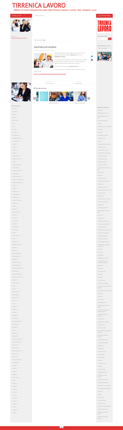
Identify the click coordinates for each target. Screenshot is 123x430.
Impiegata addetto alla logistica (105, 388)
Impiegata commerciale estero (105, 144)
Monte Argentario (16, 265)
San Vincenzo (15, 347)
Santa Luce (15, 356)
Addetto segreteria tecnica (104, 241)
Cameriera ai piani (102, 193)
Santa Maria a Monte (17, 359)
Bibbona (14, 114)
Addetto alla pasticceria (103, 120)
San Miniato (15, 345)
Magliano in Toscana (17, 244)
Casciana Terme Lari (39, 15)
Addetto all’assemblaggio (104, 321)
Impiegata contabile (102, 227)
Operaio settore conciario (103, 150)
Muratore (100, 274)
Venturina (15, 401)
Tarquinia (14, 389)
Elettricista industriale (103, 156)
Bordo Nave (15, 120)
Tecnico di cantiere (102, 327)
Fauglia (14, 206)
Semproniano (15, 377)
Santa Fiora (15, 353)
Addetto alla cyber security (104, 221)
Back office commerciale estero (105, 385)
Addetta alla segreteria (103, 235)
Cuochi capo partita (102, 400)
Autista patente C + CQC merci (104, 198)
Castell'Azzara (15, 173)
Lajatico (14, 232)
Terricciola (15, 392)
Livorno (14, 238)
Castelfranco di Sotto (17, 170)
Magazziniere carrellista (103, 382)
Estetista (100, 360)
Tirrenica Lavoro (39, 5)
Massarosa (15, 259)
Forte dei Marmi (16, 212)
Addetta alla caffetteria (103, 207)
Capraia (14, 153)
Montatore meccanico (103, 159)
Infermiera (101, 249)
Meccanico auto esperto (103, 283)
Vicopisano (15, 409)
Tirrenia (14, 395)
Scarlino (14, 371)
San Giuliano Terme (16, 342)
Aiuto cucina (101, 268)
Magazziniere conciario (103, 409)
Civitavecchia (15, 191)
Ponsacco (14, 312)
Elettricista (101, 129)
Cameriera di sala (102, 271)
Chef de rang (101, 397)
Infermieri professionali (79, 103)
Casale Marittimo (16, 156)
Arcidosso (15, 111)
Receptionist (101, 184)
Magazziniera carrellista (103, 135)
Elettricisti (100, 391)
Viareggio (14, 404)
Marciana (14, 250)
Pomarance (15, 309)
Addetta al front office (103, 372)
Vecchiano (15, 398)
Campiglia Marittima (17, 138)
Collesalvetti (15, 197)
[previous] (34, 98)
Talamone (15, 386)
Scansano (14, 368)
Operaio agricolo (102, 354)
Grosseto (14, 218)
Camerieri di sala (102, 403)
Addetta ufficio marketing (104, 181)
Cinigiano (14, 188)
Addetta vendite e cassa (103, 113)
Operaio (100, 141)
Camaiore (14, 132)
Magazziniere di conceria (103, 258)
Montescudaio (15, 271)
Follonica (14, 209)
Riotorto (14, 330)
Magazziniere (101, 196)
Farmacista (101, 215)
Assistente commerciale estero (105, 230)
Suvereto (14, 383)
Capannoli (15, 147)
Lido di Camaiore (16, 235)
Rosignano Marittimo (17, 339)
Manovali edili (101, 172)
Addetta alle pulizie (102, 178)
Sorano (14, 380)
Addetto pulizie (102, 319)
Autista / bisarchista (102, 164)
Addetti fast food (102, 138)
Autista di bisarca (102, 280)
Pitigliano (14, 306)
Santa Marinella (16, 362)
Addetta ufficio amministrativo (105, 153)
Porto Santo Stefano (17, 321)
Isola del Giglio (15, 226)
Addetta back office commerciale (105, 290)
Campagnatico (15, 135)
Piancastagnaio (16, 294)
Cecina (14, 185)
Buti (13, 123)
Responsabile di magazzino (104, 224)
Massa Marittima (16, 256)
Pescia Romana (16, 291)
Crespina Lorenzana (16, 200)
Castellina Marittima (17, 176)
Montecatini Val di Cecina (17, 268)
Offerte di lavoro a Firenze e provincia (19, 38)
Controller (100, 296)
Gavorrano (15, 215)
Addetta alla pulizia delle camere (105, 126)
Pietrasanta (15, 297)
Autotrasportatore (102, 363)
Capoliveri (15, 150)
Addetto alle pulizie (102, 147)
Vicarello (14, 407)
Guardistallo (15, 220)
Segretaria (101, 110)
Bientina (14, 117)
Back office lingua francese (104, 232)
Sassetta (14, 365)
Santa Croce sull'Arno (17, 350)
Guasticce (14, 223)
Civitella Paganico (16, 194)
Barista (100, 123)
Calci (13, 126)
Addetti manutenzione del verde (105, 190)
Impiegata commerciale (103, 342)
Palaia (14, 285)
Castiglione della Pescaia (17, 182)
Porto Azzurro (15, 318)
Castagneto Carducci (17, 164)
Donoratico (15, 203)
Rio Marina (15, 327)
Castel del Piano (16, 167)
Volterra (14, 412)
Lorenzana (15, 241)
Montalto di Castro (16, 262)
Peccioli (14, 288)
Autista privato (101, 357)
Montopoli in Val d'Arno (17, 277)
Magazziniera (101, 204)
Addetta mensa (102, 324)
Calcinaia (14, 129)
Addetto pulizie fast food (103, 379)
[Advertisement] (64, 27)
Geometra (101, 175)
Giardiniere (101, 132)
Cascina (14, 161)
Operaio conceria (102, 369)
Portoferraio (15, 324)
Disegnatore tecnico (102, 161)
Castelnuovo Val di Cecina (18, 179)
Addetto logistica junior (103, 339)
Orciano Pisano (16, 282)
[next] (88, 98)
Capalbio (14, 144)
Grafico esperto (102, 218)
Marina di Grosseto (16, 253)
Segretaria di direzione (103, 187)
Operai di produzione (54, 103)
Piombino (15, 300)
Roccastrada (15, 336)
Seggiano (14, 374)
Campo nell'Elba (16, 141)
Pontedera (15, 315)
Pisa (13, 303)
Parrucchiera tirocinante (103, 201)
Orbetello (14, 280)
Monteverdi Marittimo (17, 274)
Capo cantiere (101, 299)
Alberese (14, 108)
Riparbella (15, 333)
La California (15, 229)
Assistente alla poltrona (103, 238)
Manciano (15, 247)
